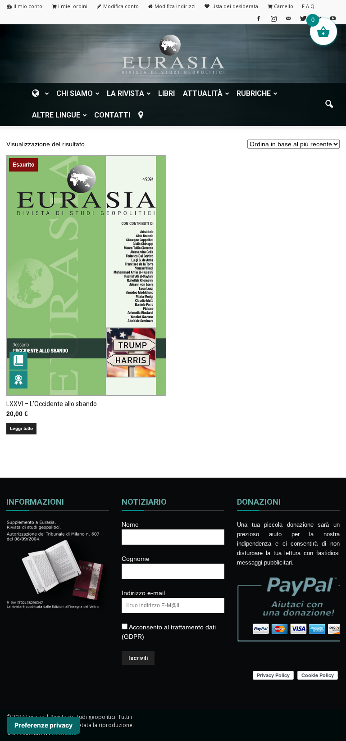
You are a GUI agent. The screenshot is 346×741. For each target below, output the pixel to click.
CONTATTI (112, 115)
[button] (329, 104)
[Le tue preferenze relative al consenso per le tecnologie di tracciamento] (43, 725)
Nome (130, 524)
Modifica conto (121, 6)
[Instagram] (273, 18)
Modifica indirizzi (175, 6)
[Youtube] (333, 18)
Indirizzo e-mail (143, 592)
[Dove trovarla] (142, 115)
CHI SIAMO (74, 93)
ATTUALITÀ (203, 93)
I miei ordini (72, 6)
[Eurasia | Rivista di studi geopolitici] (173, 54)
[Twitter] (303, 18)
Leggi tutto (21, 428)
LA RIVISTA (125, 93)
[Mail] (288, 18)
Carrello (283, 6)
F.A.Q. (309, 6)
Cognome (136, 558)
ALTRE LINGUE (56, 115)
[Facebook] (258, 18)
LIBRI (166, 93)
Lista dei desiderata (234, 6)
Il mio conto (28, 6)
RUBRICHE (254, 93)
